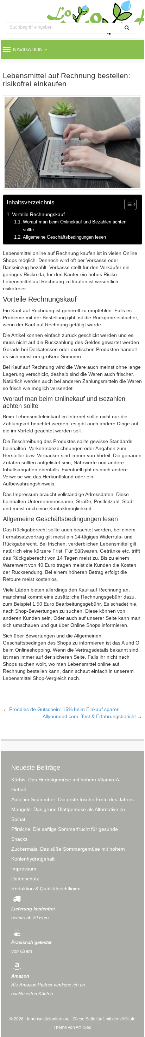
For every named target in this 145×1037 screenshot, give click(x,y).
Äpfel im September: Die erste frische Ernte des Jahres (72, 799)
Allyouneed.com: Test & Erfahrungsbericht (89, 716)
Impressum (23, 869)
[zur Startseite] (72, 14)
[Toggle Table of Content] (127, 204)
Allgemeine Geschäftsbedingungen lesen (64, 237)
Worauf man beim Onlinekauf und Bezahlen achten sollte (74, 225)
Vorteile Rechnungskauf (38, 214)
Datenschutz (25, 878)
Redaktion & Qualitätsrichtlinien (46, 888)
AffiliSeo (84, 1027)
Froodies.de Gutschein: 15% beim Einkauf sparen (64, 709)
